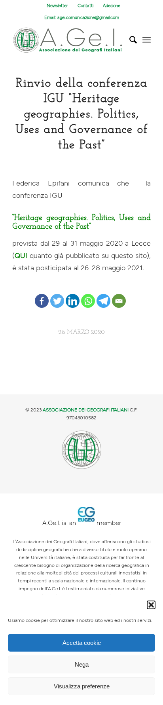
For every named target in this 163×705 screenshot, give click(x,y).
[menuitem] (57, 6)
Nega (82, 664)
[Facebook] (42, 294)
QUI (21, 256)
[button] (151, 605)
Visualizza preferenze (82, 686)
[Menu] (146, 39)
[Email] (119, 294)
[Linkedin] (73, 294)
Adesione (111, 6)
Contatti (85, 6)
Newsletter (57, 6)
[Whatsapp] (88, 294)
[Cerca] (129, 40)
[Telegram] (103, 294)
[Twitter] (57, 294)
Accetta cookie (82, 642)
